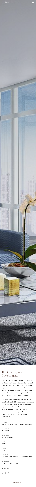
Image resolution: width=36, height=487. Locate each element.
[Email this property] (8, 473)
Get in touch (18, 482)
